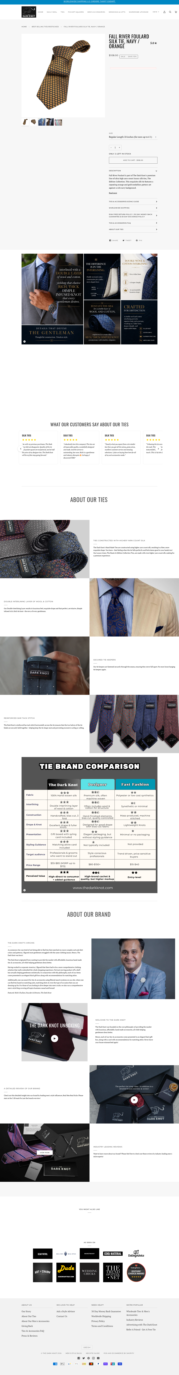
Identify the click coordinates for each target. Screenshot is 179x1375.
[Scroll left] (21, 449)
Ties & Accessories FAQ (120, 223)
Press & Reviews (30, 1335)
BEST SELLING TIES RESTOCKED (45, 27)
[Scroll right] (158, 449)
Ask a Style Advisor (66, 1311)
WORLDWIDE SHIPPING (119, 208)
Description (115, 171)
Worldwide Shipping (101, 1316)
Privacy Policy (98, 1321)
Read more (113, 193)
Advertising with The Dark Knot (141, 1324)
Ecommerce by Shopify (123, 1353)
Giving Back (27, 1326)
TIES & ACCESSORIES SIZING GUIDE (124, 201)
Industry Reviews (134, 1319)
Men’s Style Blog (74, 1353)
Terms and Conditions (102, 1326)
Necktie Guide (93, 1353)
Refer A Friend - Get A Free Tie (141, 1329)
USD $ (155, 12)
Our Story (26, 1311)
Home (24, 27)
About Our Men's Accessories (35, 1321)
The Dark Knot (50, 1353)
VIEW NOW (45, 1153)
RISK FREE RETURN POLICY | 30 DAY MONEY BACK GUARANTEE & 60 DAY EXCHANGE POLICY (130, 215)
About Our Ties (29, 1316)
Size (111, 133)
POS (105, 1353)
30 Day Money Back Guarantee (106, 1311)
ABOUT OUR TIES (116, 229)
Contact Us (62, 1316)
